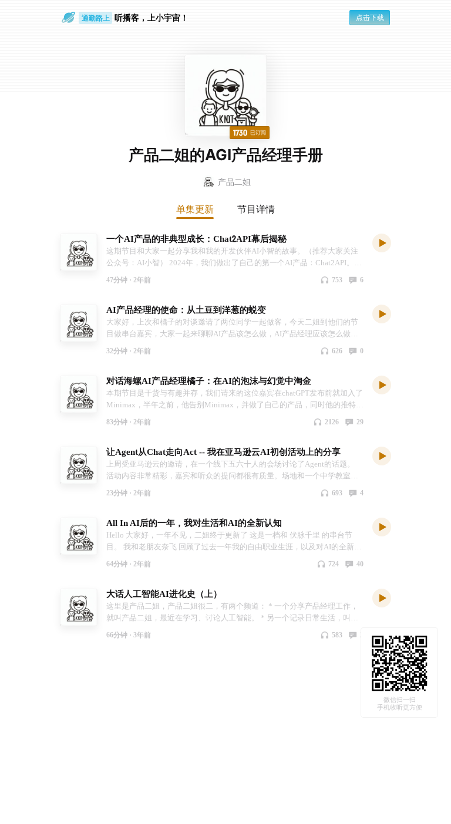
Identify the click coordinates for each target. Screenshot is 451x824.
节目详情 (256, 209)
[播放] (381, 242)
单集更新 (195, 209)
